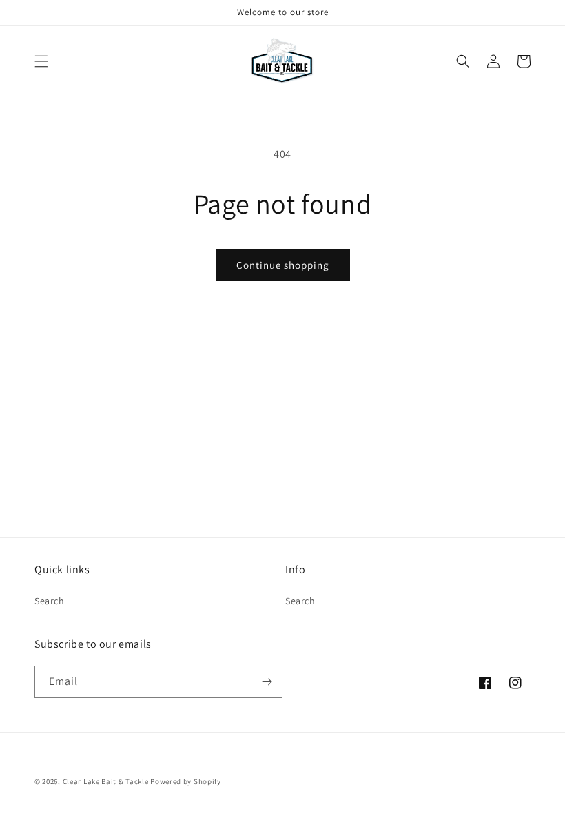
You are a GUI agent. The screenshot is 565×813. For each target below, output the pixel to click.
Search (49, 601)
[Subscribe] (266, 682)
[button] (41, 61)
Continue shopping (282, 264)
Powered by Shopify (185, 781)
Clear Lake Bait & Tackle (106, 781)
